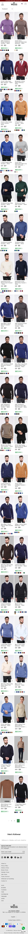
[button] (22, 4)
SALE (2, 900)
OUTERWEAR (4, 894)
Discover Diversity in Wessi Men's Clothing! (14, 932)
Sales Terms (4, 874)
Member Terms (5, 872)
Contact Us (4, 881)
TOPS (2, 892)
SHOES (3, 898)
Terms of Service (5, 876)
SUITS (2, 885)
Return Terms (4, 870)
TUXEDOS (3, 890)
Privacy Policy (4, 865)
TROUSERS (4, 896)
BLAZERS (3, 887)
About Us (3, 863)
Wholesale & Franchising (7, 878)
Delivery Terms (5, 868)
